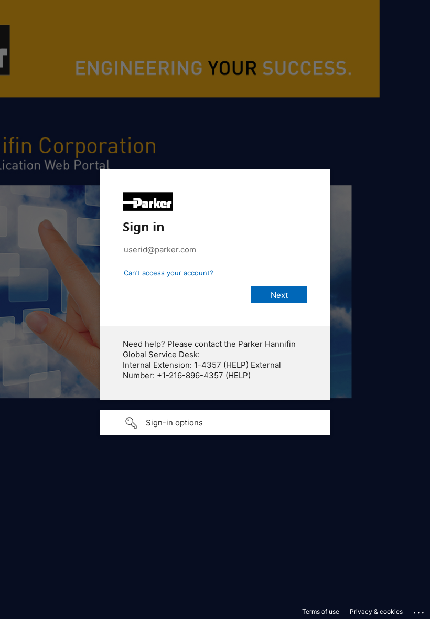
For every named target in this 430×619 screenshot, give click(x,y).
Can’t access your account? (168, 273)
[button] (215, 422)
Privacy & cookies (376, 611)
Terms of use (320, 611)
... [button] (419, 610)
